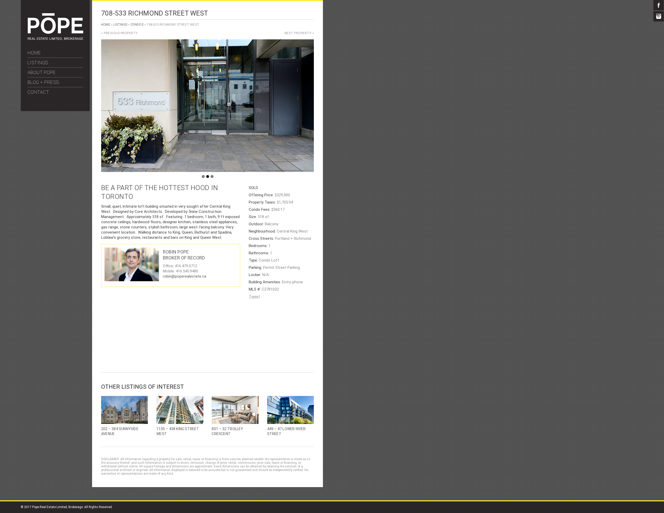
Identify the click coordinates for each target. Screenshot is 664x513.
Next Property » (299, 33)
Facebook (658, 5)
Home (105, 24)
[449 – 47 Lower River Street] (290, 410)
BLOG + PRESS (43, 82)
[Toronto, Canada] (55, 39)
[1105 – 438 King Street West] (179, 410)
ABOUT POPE (41, 72)
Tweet (254, 296)
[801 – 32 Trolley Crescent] (235, 410)
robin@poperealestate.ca (184, 276)
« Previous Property (119, 33)
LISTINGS (37, 62)
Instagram (658, 16)
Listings (120, 24)
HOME (34, 52)
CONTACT (38, 92)
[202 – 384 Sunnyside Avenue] (124, 410)
